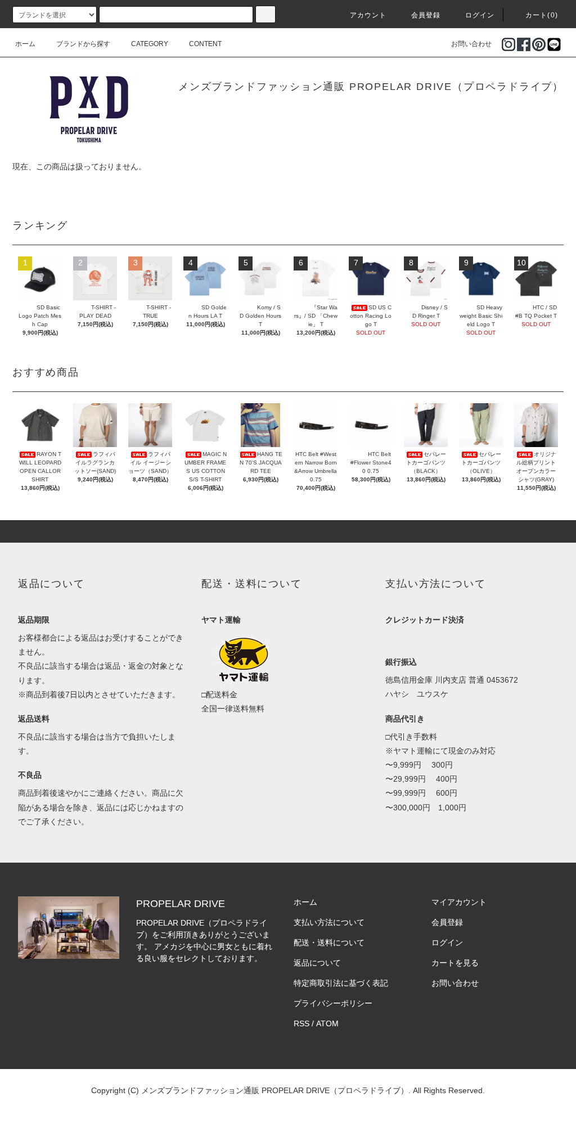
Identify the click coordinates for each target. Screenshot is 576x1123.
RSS (301, 1023)
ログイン (480, 15)
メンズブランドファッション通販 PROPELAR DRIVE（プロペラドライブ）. (276, 1090)
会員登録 (426, 15)
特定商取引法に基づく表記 (341, 982)
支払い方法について (329, 922)
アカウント (368, 15)
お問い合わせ (471, 44)
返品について (317, 962)
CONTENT (205, 44)
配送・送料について (329, 942)
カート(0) (541, 15)
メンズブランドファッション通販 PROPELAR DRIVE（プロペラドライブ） (371, 86)
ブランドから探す (83, 44)
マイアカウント (459, 902)
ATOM (327, 1023)
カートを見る (455, 962)
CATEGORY (149, 44)
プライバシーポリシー (333, 1003)
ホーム (25, 44)
